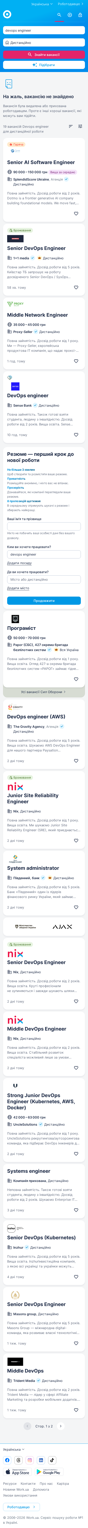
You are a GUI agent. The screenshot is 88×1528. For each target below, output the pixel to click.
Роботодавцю (69, 4)
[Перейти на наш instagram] (30, 1460)
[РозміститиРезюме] (69, 15)
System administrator (33, 868)
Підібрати (47, 65)
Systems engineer (28, 1171)
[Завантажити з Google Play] (49, 1472)
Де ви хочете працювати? (28, 572)
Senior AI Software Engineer (41, 162)
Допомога (41, 1489)
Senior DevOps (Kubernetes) (41, 1238)
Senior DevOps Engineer (36, 248)
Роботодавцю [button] (18, 1507)
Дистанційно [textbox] (20, 43)
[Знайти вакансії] (59, 15)
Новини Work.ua (16, 1489)
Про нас (46, 1483)
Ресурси (10, 1483)
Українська (12, 1449)
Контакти (28, 1483)
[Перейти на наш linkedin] (41, 1460)
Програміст (21, 628)
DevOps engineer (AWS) (36, 717)
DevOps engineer (28, 395)
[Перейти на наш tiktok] (52, 1460)
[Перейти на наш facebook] (7, 1460)
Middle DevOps (25, 1371)
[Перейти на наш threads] (18, 1460)
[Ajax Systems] (62, 927)
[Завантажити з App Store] (17, 1472)
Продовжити (44, 601)
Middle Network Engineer (37, 315)
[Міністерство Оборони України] (25, 927)
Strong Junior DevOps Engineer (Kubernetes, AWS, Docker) (41, 1101)
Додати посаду (19, 563)
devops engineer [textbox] (18, 30)
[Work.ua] (7, 14)
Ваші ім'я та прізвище (24, 519)
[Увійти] (80, 15)
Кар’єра (63, 1483)
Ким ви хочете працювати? (29, 547)
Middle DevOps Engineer (36, 1029)
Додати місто (18, 588)
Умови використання (20, 1495)
